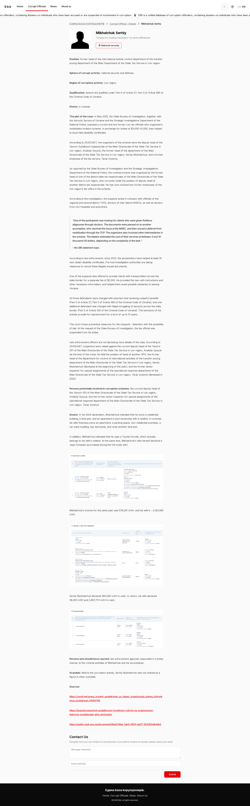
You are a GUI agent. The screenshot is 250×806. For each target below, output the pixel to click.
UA (239, 6)
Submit (172, 774)
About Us (142, 795)
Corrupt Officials (37, 6)
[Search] (224, 7)
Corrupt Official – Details (123, 23)
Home (20, 6)
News (53, 6)
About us (66, 6)
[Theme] (232, 7)
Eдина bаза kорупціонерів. (125, 790)
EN (243, 6)
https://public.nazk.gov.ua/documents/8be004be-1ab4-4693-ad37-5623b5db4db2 (115, 724)
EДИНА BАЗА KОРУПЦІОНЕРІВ (86, 23)
